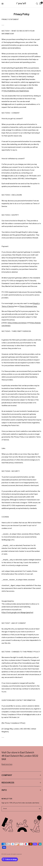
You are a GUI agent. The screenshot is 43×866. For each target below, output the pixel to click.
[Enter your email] (39, 808)
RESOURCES (8, 783)
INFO (4, 790)
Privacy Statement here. (28, 306)
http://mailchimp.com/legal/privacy (16, 91)
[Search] (37, 3)
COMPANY (7, 775)
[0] (40, 3)
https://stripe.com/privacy (17, 323)
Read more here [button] (7, 764)
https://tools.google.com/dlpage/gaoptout (17, 612)
